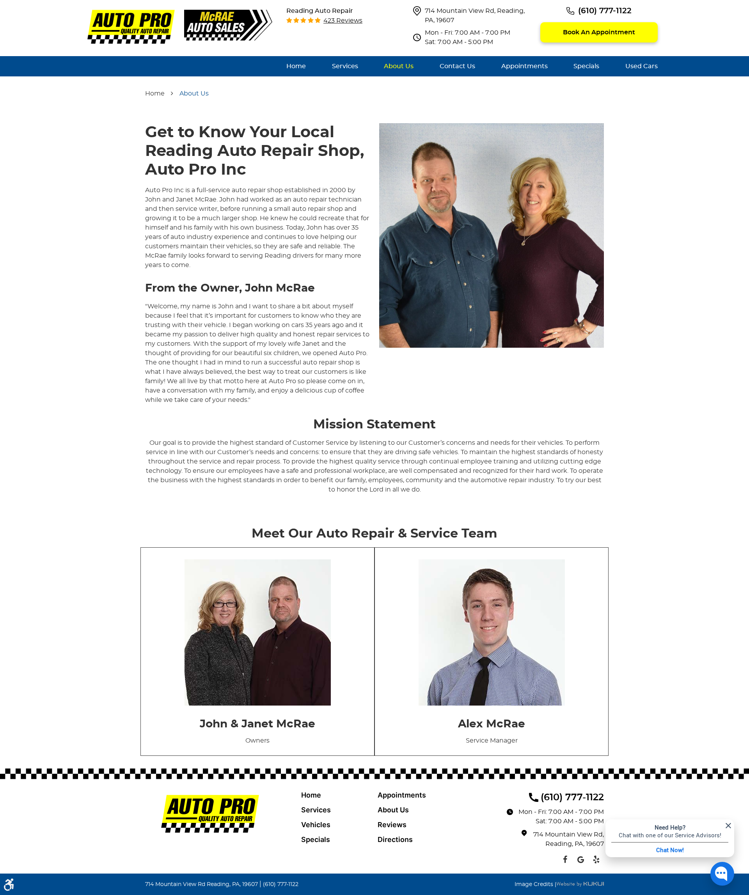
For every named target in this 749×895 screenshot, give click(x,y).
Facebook (565, 859)
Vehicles (315, 825)
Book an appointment (599, 32)
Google (580, 859)
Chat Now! (670, 850)
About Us (399, 66)
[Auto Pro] (131, 27)
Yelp (596, 859)
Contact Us (457, 66)
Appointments (524, 66)
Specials (586, 66)
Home (296, 66)
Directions (395, 839)
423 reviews (342, 21)
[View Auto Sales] (228, 24)
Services (345, 66)
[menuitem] (296, 66)
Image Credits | (535, 884)
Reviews (392, 825)
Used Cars (641, 66)
